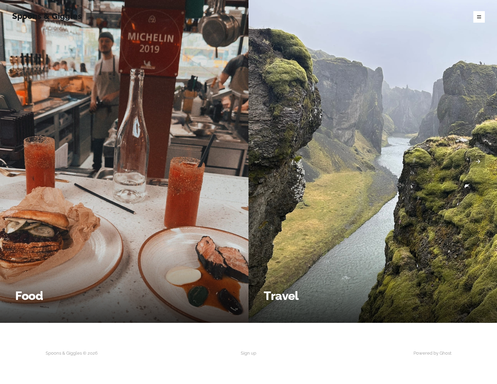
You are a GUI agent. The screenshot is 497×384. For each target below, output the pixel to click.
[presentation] (19, 161)
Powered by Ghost (432, 353)
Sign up (248, 353)
